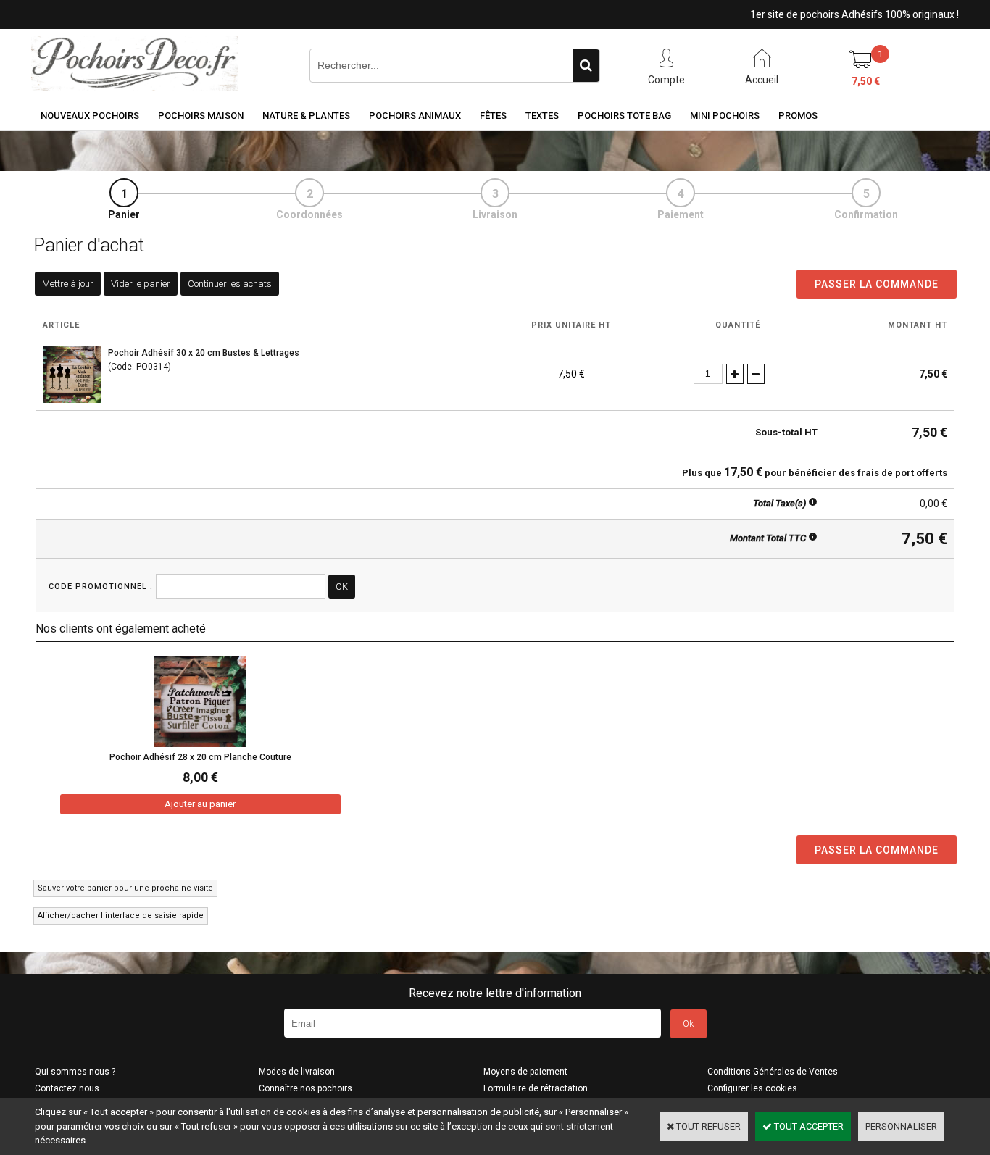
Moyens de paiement (525, 1072)
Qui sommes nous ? (75, 1072)
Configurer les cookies (752, 1088)
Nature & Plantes (306, 115)
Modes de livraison (297, 1072)
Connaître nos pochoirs (305, 1088)
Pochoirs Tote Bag (624, 115)
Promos (798, 115)
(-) (756, 374)
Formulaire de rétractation (535, 1088)
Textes (542, 115)
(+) (735, 374)
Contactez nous (67, 1088)
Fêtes (493, 115)
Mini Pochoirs (725, 115)
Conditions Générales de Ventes (772, 1072)
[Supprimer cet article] (775, 373)
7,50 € (866, 81)
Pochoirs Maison (201, 115)
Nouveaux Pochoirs (90, 115)
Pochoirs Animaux (415, 115)
